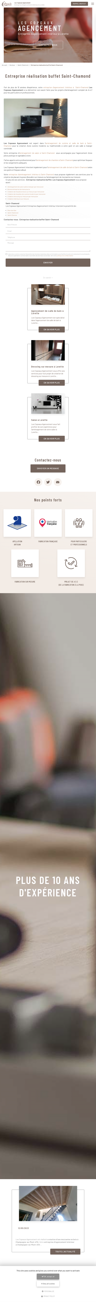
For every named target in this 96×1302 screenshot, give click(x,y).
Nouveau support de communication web (37, 1232)
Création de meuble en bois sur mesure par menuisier (26, 192)
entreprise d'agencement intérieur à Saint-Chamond (65, 87)
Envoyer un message (48, 468)
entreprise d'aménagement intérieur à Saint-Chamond (31, 174)
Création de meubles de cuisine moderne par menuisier (27, 194)
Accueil (4, 65)
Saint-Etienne (12, 215)
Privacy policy (49, 1296)
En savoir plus (52, 329)
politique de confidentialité (64, 255)
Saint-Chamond (23, 65)
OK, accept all (49, 1276)
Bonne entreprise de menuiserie (19, 189)
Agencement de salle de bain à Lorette (47, 312)
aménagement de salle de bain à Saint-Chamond (68, 167)
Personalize (49, 1291)
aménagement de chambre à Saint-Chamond (54, 160)
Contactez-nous (48, 45)
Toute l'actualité (65, 1251)
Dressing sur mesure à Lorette (47, 366)
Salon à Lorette (39, 419)
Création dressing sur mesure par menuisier (23, 196)
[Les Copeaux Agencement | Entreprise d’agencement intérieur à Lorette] (7, 3)
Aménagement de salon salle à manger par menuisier (26, 187)
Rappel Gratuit (79, 4)
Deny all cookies (48, 1284)
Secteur (12, 65)
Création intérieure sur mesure (18, 199)
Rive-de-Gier (12, 210)
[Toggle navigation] (92, 4)
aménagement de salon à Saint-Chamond (36, 153)
